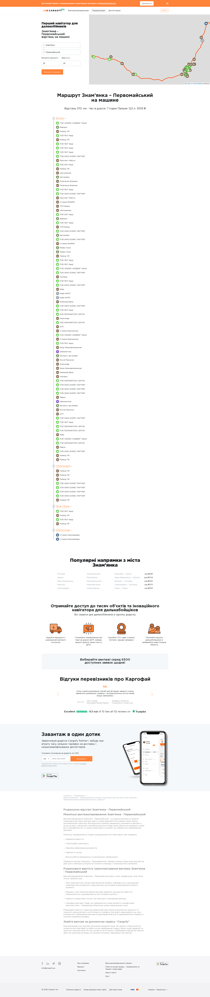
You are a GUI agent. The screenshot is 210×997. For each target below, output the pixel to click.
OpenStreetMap (197, 83)
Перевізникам (98, 10)
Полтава (61, 574)
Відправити (81, 759)
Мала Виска (92, 577)
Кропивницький (94, 581)
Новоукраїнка (93, 588)
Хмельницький (93, 574)
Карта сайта (110, 972)
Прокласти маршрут (52, 72)
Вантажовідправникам (78, 10)
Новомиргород (93, 585)
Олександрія (63, 588)
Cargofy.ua (67, 795)
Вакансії (80, 967)
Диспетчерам (114, 10)
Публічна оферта (73, 989)
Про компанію (83, 963)
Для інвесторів (115, 989)
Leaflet (188, 83)
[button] (181, 74)
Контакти (81, 970)
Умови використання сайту (95, 989)
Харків (60, 577)
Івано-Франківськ (65, 581)
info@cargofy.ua (48, 968)
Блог (107, 976)
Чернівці (61, 585)
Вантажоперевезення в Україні (118, 963)
